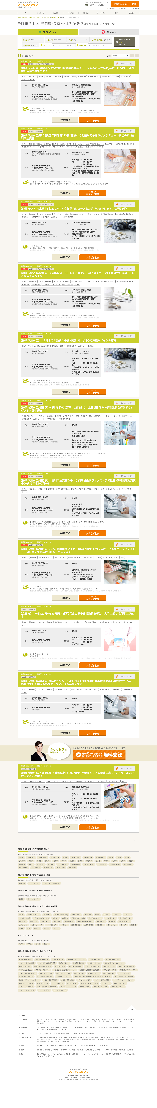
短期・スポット (112, 925)
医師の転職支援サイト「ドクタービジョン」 (50, 1054)
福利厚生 (61, 1046)
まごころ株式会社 (57, 983)
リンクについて (116, 1021)
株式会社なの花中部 (109, 970)
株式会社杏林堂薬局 (25, 960)
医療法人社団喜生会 (25, 970)
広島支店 (122, 1050)
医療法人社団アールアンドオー (114, 963)
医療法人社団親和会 (42, 960)
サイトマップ (128, 1021)
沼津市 (111, 857)
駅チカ (21, 915)
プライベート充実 (77, 1033)
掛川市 (72, 861)
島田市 (39, 861)
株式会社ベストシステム (126, 966)
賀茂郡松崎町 (102, 864)
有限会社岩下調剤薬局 (26, 977)
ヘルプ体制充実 (51, 925)
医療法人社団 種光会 (101, 987)
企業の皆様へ (113, 9)
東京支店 (72, 1050)
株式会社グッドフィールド (89, 983)
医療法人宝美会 (85, 987)
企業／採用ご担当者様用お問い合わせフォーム (51, 1029)
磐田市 (56, 861)
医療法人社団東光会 (60, 990)
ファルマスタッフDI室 (55, 1040)
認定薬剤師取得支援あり (85, 921)
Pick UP (39, 1033)
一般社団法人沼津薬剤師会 (47, 963)
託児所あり (22, 921)
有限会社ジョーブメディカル (76, 960)
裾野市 (114, 861)
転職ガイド (104, 1037)
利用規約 (106, 1021)
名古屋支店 (88, 1050)
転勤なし (55, 918)
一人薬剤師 (63, 925)
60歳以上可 (33, 921)
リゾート (56, 928)
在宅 (28, 928)
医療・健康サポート (92, 1046)
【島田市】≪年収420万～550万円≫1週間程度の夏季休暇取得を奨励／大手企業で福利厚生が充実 (77, 615)
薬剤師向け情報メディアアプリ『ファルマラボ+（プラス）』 (54, 1042)
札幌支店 (39, 1050)
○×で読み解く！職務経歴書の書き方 (70, 1037)
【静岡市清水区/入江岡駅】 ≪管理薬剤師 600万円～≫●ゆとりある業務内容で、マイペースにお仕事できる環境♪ (77, 774)
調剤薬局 (22, 883)
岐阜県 (21, 944)
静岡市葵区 (30, 857)
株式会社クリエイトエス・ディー (29, 980)
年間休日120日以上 (33, 915)
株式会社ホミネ (64, 963)
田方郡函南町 (128, 864)
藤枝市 (80, 861)
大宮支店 (56, 1050)
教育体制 (53, 1046)
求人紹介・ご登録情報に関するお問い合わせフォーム (117, 1027)
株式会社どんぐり (93, 973)
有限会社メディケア (94, 963)
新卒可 (97, 915)
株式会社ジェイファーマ (68, 987)
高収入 (21, 928)
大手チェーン (23, 925)
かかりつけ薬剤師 (124, 921)
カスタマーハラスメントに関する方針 (88, 1021)
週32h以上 (88, 915)
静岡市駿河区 (42, 857)
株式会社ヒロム (79, 973)
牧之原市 (51, 864)
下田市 (106, 861)
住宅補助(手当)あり (126, 918)
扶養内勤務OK (69, 921)
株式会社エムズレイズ (63, 977)
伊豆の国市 (40, 864)
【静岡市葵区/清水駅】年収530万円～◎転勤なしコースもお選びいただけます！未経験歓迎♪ (75, 209)
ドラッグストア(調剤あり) (51, 883)
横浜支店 (80, 1050)
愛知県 (38, 944)
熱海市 (119, 857)
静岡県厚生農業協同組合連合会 (89, 970)
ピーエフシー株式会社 (92, 966)
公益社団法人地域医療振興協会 (46, 987)
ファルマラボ (115, 1037)
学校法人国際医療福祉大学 (27, 973)
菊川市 (31, 864)
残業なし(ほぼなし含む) (41, 918)
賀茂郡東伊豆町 (62, 864)
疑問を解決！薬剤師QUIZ (71, 1040)
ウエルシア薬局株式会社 (26, 963)
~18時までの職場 (24, 918)
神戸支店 (114, 1050)
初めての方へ (41, 1019)
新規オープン (45, 921)
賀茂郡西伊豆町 (115, 864)
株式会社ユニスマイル (26, 983)
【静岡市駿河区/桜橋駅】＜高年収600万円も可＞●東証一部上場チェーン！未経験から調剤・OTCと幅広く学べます (77, 274)
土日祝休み (46, 915)
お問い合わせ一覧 (42, 1027)
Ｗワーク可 (127, 915)
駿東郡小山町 (48, 868)
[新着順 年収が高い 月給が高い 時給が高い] (120, 55)
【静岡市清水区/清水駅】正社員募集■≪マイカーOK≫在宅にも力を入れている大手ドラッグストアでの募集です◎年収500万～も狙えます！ (78, 550)
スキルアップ (41, 1040)
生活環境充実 (88, 925)
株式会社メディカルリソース (46, 1056)
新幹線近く (100, 925)
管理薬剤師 (57, 921)
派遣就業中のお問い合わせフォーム (61, 1027)
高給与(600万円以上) (78, 918)
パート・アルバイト (33, 899)
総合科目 (133, 925)
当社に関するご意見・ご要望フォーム (86, 1027)
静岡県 (47, 17)
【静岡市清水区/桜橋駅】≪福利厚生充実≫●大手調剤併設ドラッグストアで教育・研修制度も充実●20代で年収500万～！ (78, 481)
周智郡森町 (72, 868)
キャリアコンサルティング (75, 1046)
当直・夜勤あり (75, 925)
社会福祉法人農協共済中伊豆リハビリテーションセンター (92, 977)
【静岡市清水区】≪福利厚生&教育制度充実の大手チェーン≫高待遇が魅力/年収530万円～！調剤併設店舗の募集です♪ (77, 69)
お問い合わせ (135, 9)
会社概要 (123, 9)
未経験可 (106, 915)
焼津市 (64, 861)
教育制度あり (101, 921)
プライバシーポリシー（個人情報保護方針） (122, 1019)
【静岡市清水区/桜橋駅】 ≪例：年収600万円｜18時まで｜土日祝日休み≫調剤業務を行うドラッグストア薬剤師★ (77, 408)
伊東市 (31, 861)
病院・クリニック (34, 883)
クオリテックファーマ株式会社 (123, 980)
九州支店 (130, 1050)
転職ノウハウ (126, 1037)
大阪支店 (106, 1050)
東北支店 (47, 1050)
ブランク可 (116, 915)
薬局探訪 (101, 1040)
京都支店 (98, 1050)
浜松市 (65, 857)
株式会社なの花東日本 (43, 970)
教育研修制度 (104, 1046)
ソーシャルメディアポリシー (65, 1021)
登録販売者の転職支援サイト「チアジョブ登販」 (120, 1054)
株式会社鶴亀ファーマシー (128, 970)
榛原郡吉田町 (60, 868)
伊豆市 (131, 861)
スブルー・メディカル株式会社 (124, 977)
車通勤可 (65, 918)
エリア (49, 32)
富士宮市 (22, 861)
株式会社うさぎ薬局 (95, 960)
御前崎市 (22, 864)
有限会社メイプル (109, 966)
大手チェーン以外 (37, 925)
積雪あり (46, 928)
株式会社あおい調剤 (75, 966)
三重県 (46, 944)
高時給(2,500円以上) (95, 918)
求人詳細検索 (71, 1019)
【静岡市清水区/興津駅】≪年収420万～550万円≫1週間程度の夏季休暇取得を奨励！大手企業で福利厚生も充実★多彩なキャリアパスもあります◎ (77, 682)
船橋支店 (64, 1050)
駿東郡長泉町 (36, 868)
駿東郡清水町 (23, 868)
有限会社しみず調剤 (46, 973)
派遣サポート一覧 (42, 1046)
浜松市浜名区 (88, 857)
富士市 (47, 861)
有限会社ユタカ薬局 (84, 980)
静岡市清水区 (55, 17)
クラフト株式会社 (124, 973)
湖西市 (123, 861)
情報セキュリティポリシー (45, 1021)
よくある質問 (102, 1019)
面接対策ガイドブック (92, 1037)
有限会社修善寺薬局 (67, 980)
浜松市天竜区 (100, 857)
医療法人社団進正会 (118, 987)
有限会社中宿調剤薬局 (50, 980)
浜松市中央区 (75, 857)
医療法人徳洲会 (72, 983)
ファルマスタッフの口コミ (56, 1019)
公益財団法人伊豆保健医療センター (65, 970)
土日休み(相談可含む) (61, 915)
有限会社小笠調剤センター (42, 966)
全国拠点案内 (91, 1019)
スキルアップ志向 (49, 1033)
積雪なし (37, 928)
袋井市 (98, 861)
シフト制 (112, 921)
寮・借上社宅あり (110, 918)
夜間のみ (123, 925)
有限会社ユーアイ (42, 983)
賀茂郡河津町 (75, 864)
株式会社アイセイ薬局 (113, 960)
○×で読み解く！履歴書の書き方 (47, 1037)
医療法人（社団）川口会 (26, 987)
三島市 (127, 857)
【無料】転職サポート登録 (125, 4)
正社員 (21, 899)
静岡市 (21, 857)
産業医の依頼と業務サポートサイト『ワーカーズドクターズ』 (84, 1054)
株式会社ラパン (60, 966)
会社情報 (81, 1019)
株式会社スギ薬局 (24, 966)
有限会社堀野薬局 (78, 963)
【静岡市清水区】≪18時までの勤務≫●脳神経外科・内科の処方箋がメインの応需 (68, 340)
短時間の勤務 (90, 1033)
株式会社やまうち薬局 (63, 973)
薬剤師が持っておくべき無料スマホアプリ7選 (120, 1040)
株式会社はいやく (57, 960)
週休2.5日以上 (76, 915)
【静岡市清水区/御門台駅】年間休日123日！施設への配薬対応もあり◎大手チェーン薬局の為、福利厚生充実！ (77, 136)
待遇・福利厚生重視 (64, 1033)
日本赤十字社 (106, 983)
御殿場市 (89, 861)
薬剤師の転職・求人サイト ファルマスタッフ (30, 17)
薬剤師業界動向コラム (88, 1040)
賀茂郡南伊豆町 (89, 864)
